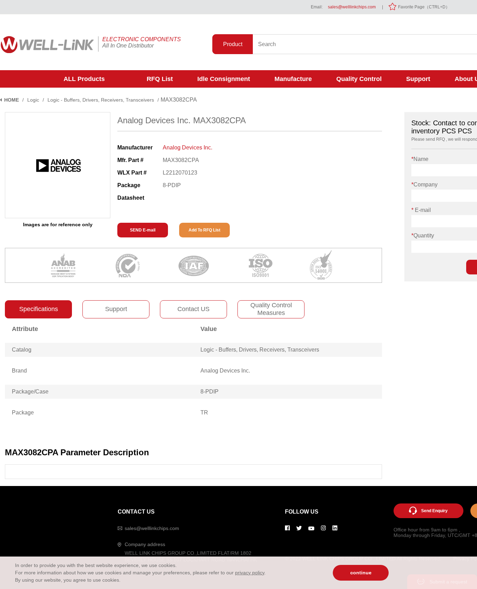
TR (204, 412)
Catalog (21, 350)
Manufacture (293, 78)
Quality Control (359, 78)
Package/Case (30, 392)
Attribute (25, 328)
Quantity (422, 235)
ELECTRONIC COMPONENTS (141, 39)
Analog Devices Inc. (187, 147)
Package (23, 412)
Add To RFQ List (204, 230)
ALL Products (84, 78)
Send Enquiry (434, 510)
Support (418, 78)
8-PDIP (209, 392)
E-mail (421, 210)
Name (419, 159)
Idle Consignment (223, 78)
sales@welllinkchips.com (352, 7)
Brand (19, 371)
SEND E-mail (142, 230)
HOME (11, 100)
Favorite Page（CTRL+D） (424, 7)
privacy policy (249, 572)
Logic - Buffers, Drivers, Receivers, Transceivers (100, 100)
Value (208, 328)
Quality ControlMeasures (271, 309)
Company (424, 184)
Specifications (38, 308)
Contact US (193, 308)
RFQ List (160, 78)
